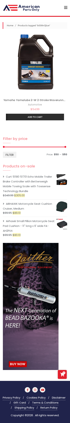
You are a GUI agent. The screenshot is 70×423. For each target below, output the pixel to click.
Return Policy (48, 407)
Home (10, 25)
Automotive (35, 104)
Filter (10, 155)
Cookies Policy (36, 397)
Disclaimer (59, 397)
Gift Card (19, 402)
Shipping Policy (24, 407)
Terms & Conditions (45, 402)
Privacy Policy (11, 397)
